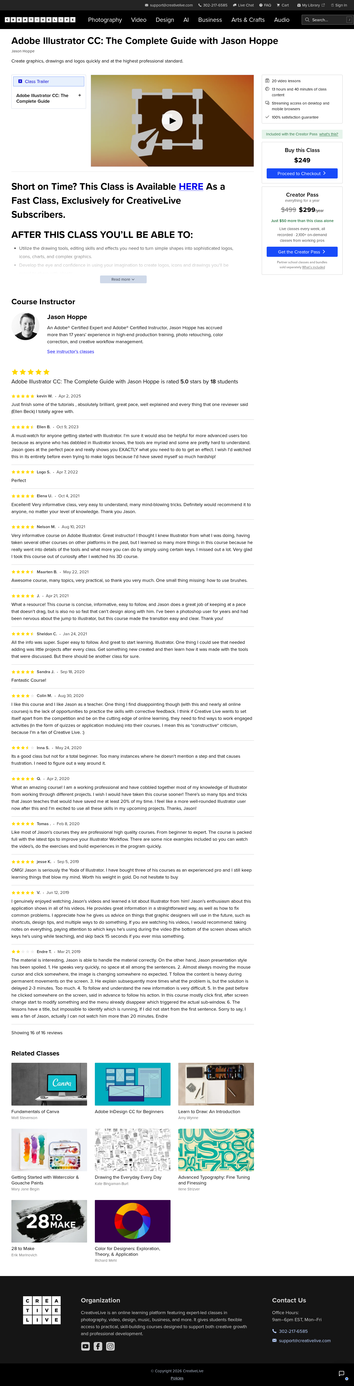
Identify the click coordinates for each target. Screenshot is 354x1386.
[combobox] (328, 19)
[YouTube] (85, 1346)
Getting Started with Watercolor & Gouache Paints (45, 1180)
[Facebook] (98, 1346)
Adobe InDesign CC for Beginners (129, 1111)
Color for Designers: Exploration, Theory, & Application (127, 1251)
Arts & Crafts (248, 19)
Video (138, 19)
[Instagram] (110, 1346)
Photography (105, 19)
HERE (191, 186)
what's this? (328, 134)
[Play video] (172, 121)
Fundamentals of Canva (35, 1111)
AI (186, 19)
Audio (281, 19)
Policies (177, 1378)
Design (165, 19)
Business (210, 19)
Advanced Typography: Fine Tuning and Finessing (214, 1180)
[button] (341, 1373)
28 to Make (22, 1248)
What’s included (313, 267)
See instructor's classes (70, 351)
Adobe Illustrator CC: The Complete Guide (42, 98)
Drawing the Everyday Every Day (128, 1177)
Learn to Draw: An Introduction (209, 1111)
